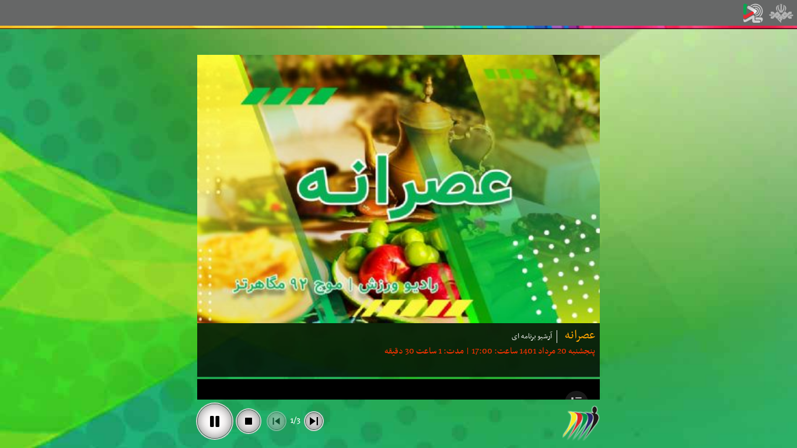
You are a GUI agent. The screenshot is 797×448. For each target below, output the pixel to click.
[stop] (248, 421)
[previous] (276, 421)
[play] (214, 421)
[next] (314, 421)
